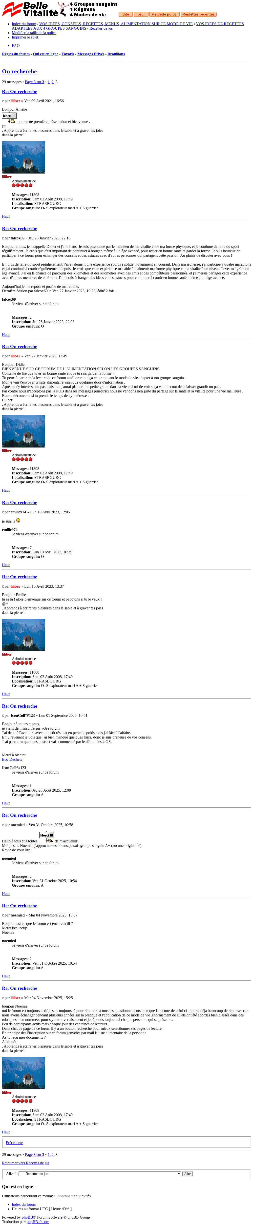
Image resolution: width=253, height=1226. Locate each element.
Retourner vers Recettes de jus (25, 1163)
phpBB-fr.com (38, 1222)
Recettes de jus (101, 28)
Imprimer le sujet (25, 37)
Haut (6, 216)
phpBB (27, 1217)
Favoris (68, 54)
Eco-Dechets (12, 759)
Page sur (34, 82)
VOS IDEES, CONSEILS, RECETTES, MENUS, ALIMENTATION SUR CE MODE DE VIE (116, 24)
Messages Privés (90, 54)
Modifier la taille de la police (34, 33)
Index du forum (24, 24)
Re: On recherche (19, 91)
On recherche (19, 71)
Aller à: (12, 1173)
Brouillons (116, 54)
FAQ (16, 45)
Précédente (14, 1143)
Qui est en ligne (45, 54)
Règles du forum (16, 54)
